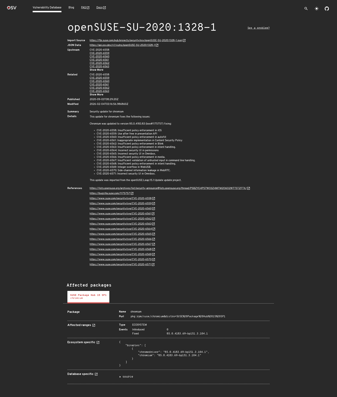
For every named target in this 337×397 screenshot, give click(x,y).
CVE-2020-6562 (99, 63)
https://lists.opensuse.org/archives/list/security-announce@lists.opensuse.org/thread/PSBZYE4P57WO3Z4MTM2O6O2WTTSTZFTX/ (168, 188)
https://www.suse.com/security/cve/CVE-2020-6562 (121, 219)
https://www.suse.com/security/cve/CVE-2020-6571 (120, 264)
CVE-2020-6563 (99, 66)
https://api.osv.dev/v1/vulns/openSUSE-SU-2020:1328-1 (122, 45)
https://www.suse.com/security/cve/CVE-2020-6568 (121, 249)
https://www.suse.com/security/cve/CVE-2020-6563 (120, 224)
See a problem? (258, 28)
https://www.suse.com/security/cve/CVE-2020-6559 (121, 203)
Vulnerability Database (47, 7)
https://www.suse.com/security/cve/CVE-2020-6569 (120, 254)
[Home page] (11, 8)
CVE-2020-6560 (99, 56)
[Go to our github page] (327, 8)
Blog (71, 7)
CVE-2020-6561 (99, 60)
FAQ (83, 7)
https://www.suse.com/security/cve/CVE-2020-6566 (121, 239)
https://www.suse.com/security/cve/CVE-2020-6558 (121, 198)
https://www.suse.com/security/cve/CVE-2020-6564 (121, 229)
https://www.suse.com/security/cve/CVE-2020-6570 (121, 259)
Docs (99, 7)
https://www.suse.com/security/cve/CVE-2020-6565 (121, 234)
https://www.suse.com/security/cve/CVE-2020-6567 (121, 244)
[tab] (88, 297)
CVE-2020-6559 (99, 53)
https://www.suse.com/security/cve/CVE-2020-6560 (121, 208)
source (128, 377)
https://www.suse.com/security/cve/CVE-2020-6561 (120, 214)
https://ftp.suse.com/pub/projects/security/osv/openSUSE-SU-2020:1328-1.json (136, 40)
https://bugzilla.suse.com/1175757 (110, 193)
